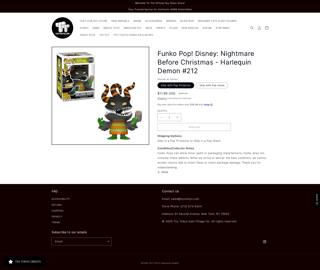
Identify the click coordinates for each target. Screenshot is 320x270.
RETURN (57, 204)
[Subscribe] (108, 241)
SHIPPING (58, 210)
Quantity (162, 110)
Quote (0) (317, 199)
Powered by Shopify (170, 263)
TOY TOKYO (154, 263)
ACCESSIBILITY (61, 198)
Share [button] (164, 172)
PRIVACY (57, 216)
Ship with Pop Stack (212, 85)
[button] (252, 28)
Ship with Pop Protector (176, 85)
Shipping (162, 98)
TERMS (56, 222)
